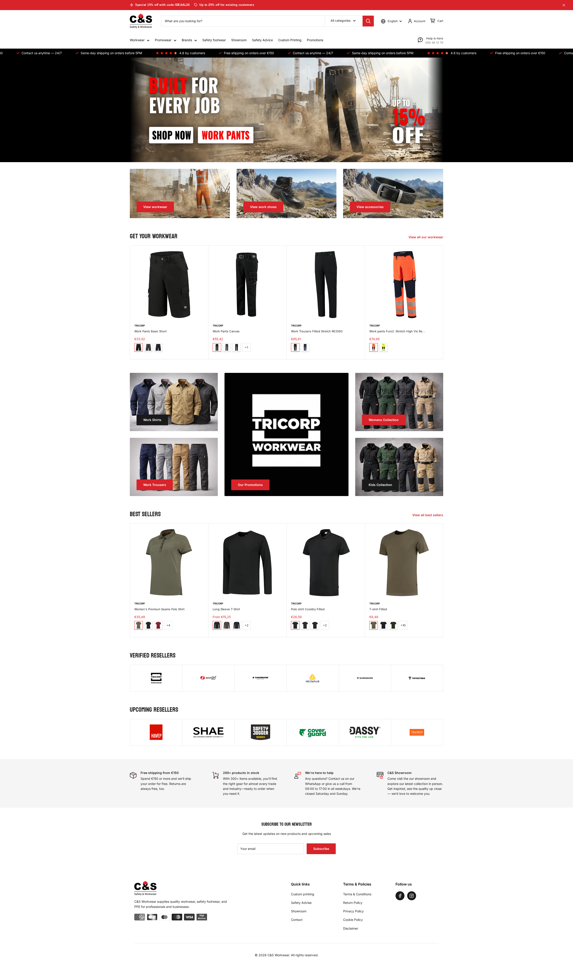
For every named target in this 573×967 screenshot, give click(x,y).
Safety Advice (262, 40)
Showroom (239, 40)
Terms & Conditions (357, 894)
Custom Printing (289, 40)
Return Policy (352, 903)
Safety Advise (301, 903)
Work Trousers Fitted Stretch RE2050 (316, 331)
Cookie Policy (353, 920)
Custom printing (302, 894)
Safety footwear (214, 40)
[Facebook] (400, 895)
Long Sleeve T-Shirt (226, 609)
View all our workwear (426, 237)
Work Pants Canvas (226, 331)
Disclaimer (350, 928)
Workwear (137, 40)
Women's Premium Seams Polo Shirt (159, 609)
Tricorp (139, 325)
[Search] (368, 21)
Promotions (315, 40)
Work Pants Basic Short (150, 331)
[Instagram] (411, 895)
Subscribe (321, 849)
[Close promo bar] (564, 5)
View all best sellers (428, 515)
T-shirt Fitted (378, 609)
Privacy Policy (353, 911)
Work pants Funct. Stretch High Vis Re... (397, 331)
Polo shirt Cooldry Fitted (308, 609)
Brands (187, 40)
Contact (297, 920)
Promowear (163, 40)
